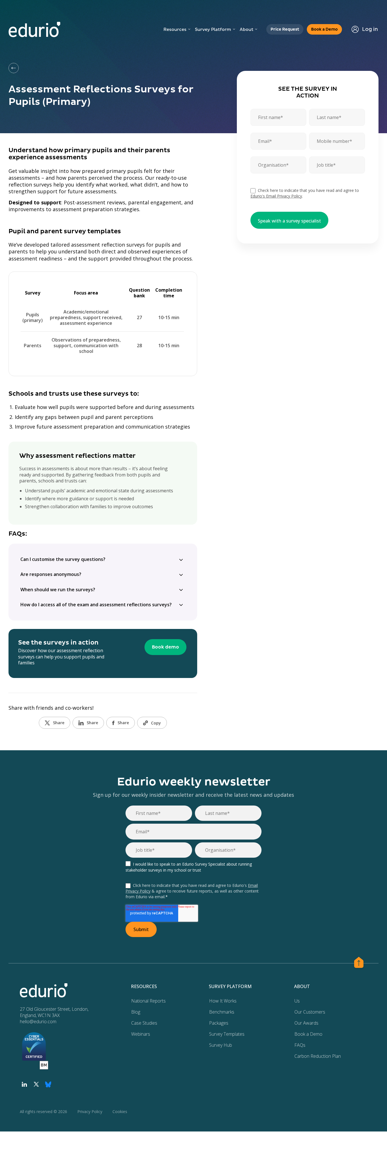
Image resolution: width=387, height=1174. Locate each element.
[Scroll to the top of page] (359, 963)
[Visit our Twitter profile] (36, 1084)
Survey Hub (220, 1045)
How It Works (223, 1001)
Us (297, 1001)
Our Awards (306, 1023)
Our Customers (309, 1012)
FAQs (299, 1045)
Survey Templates (226, 1034)
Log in (370, 29)
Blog (135, 1012)
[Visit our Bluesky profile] (48, 1084)
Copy (156, 723)
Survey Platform (213, 29)
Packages (218, 1023)
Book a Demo (308, 1034)
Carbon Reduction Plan (317, 1056)
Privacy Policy (89, 1111)
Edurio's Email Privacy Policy (276, 196)
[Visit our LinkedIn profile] (24, 1084)
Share (58, 722)
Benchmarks (221, 1012)
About (246, 29)
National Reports (148, 1001)
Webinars (140, 1034)
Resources (174, 29)
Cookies (119, 1111)
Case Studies (144, 1023)
